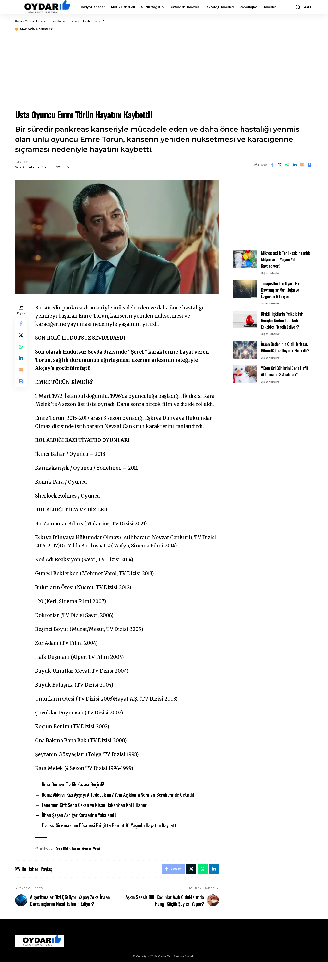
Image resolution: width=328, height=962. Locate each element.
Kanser (76, 848)
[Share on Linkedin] (294, 165)
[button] (298, 7)
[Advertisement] (164, 69)
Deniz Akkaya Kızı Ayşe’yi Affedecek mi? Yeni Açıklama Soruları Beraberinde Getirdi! (118, 794)
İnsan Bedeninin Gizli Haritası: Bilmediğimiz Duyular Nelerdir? (285, 347)
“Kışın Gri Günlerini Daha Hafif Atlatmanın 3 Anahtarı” (284, 371)
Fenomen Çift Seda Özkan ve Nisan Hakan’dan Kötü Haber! (95, 804)
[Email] (302, 165)
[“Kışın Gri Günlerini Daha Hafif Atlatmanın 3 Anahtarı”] (245, 374)
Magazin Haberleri (36, 29)
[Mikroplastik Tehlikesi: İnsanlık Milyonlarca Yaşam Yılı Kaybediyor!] (245, 259)
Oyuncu (86, 848)
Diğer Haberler (270, 273)
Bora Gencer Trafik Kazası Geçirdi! (73, 784)
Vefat (96, 848)
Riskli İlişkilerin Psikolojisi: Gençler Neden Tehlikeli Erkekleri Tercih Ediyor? (282, 320)
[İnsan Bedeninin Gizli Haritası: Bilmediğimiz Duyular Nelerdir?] (245, 350)
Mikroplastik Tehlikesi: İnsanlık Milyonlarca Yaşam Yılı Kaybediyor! (285, 259)
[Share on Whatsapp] (287, 165)
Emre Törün (62, 848)
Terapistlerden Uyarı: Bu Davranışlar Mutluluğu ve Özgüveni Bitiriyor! (280, 289)
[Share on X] (279, 165)
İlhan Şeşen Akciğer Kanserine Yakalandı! (79, 815)
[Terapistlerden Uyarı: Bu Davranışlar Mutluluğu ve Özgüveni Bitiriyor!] (245, 289)
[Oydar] (44, 7)
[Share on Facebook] (272, 165)
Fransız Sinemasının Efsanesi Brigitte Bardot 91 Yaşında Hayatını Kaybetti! (110, 825)
